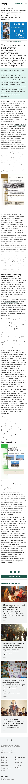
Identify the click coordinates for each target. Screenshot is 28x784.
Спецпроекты (5, 768)
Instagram (18, 762)
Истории (3, 8)
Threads (18, 765)
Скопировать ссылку (14, 576)
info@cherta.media (7, 779)
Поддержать (19, 3)
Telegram (18, 760)
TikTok (17, 768)
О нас (3, 770)
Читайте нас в (14, 41)
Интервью (4, 765)
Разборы (4, 762)
